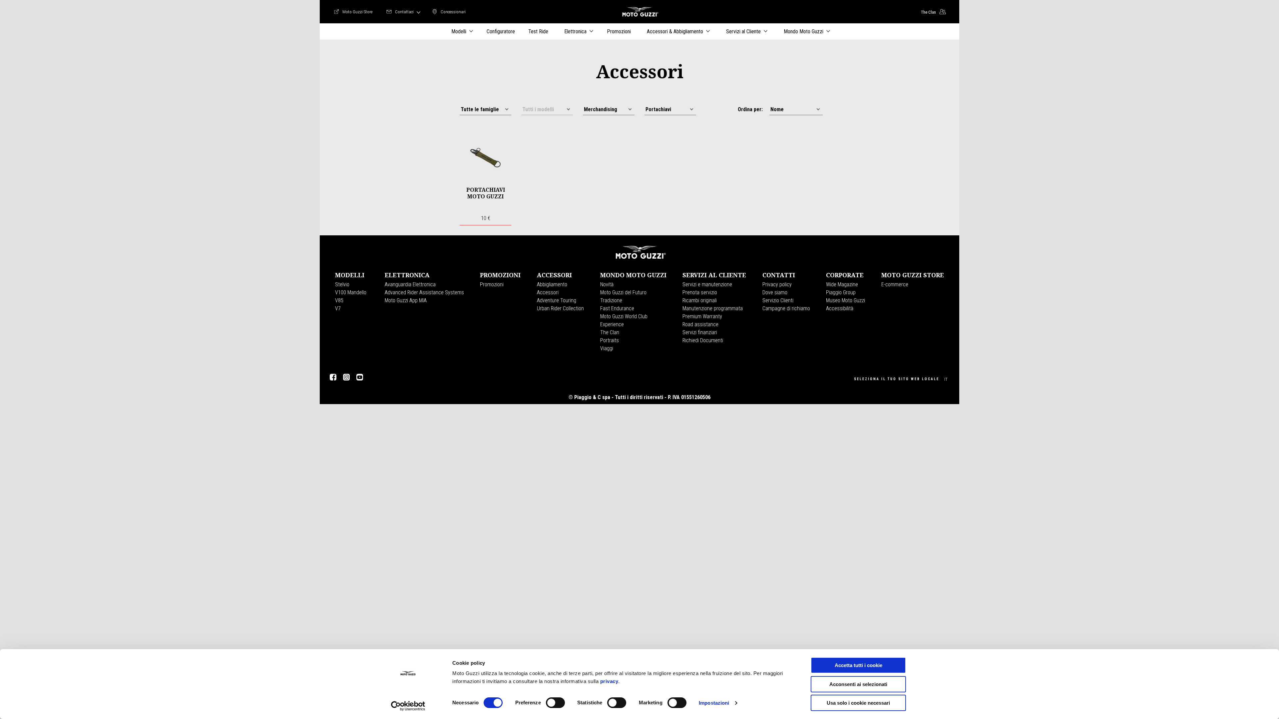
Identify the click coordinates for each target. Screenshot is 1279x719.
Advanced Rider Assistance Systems (424, 292)
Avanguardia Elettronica (410, 284)
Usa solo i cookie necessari (858, 703)
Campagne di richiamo (786, 308)
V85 (339, 300)
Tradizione (611, 300)
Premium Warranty (702, 316)
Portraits (609, 340)
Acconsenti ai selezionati (858, 684)
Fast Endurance (617, 308)
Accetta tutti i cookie (858, 665)
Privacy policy (777, 284)
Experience (612, 324)
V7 (338, 308)
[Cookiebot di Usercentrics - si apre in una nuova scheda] (408, 706)
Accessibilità (839, 308)
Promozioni (492, 284)
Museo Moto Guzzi (845, 300)
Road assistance (700, 324)
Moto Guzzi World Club (623, 316)
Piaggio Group (841, 292)
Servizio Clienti (777, 300)
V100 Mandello (350, 292)
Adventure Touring (556, 300)
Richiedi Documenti (702, 340)
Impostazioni (714, 703)
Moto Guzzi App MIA (406, 300)
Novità (607, 284)
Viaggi (606, 348)
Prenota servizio (699, 292)
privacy (609, 681)
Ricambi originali (699, 300)
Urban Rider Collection (560, 308)
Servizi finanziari (699, 332)
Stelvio (342, 284)
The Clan (609, 332)
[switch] (555, 702)
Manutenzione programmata (712, 308)
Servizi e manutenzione (707, 284)
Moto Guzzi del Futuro (623, 292)
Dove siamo (774, 292)
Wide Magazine (842, 284)
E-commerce (894, 284)
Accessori (548, 292)
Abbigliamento (552, 284)
